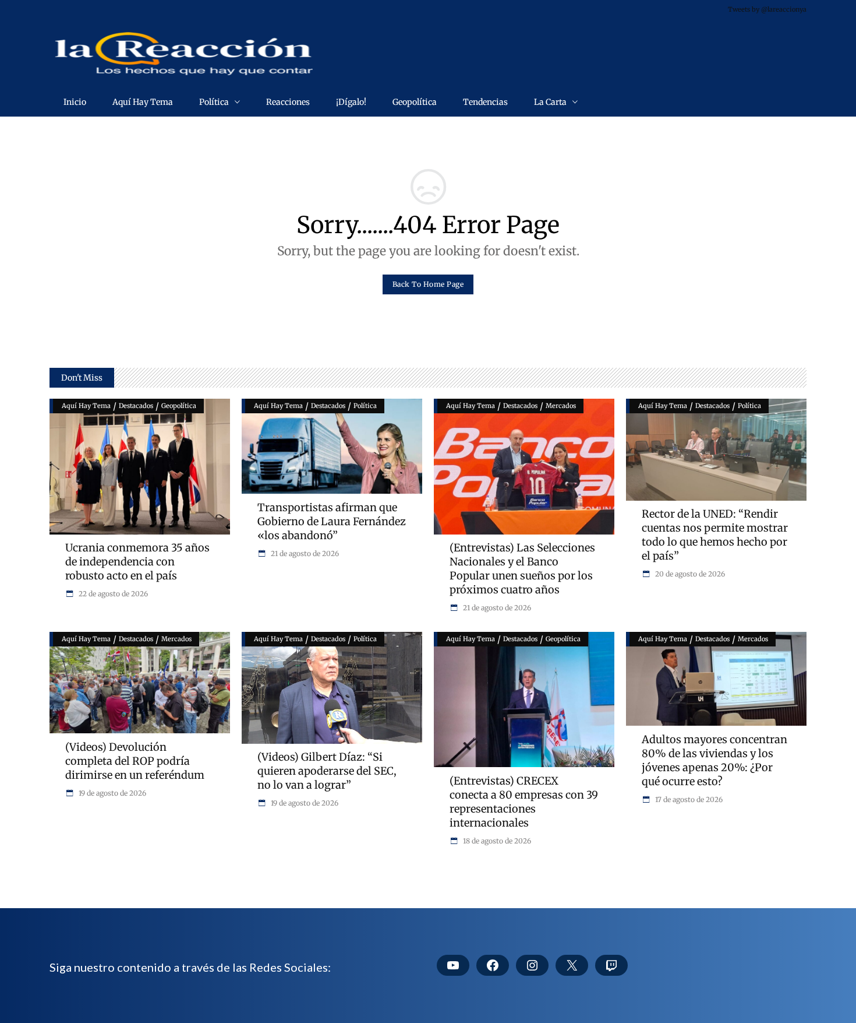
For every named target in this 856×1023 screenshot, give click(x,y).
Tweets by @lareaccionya (767, 9)
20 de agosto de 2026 (689, 573)
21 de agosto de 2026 (304, 553)
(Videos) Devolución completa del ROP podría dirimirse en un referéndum (134, 761)
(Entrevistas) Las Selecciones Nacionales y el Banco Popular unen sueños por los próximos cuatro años (522, 568)
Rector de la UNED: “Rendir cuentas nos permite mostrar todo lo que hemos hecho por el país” (715, 535)
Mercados (561, 406)
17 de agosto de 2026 (688, 799)
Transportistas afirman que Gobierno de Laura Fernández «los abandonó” (331, 521)
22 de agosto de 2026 (112, 593)
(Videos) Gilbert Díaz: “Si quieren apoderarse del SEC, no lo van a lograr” (327, 771)
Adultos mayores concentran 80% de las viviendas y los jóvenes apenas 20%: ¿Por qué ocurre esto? (714, 760)
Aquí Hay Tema (86, 406)
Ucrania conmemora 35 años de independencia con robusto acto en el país (137, 561)
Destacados (136, 406)
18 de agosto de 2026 (496, 840)
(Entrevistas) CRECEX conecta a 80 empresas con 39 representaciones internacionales (524, 801)
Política (365, 406)
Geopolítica (178, 406)
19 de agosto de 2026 (111, 793)
